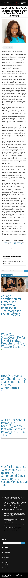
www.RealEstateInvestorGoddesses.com (11, 242)
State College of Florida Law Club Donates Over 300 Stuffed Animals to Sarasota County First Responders (14, 498)
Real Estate (4, 575)
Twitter (17, 243)
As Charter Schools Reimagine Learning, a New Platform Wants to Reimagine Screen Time (13, 427)
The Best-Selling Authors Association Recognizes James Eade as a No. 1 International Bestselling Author (14, 524)
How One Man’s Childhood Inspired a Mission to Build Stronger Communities (14, 382)
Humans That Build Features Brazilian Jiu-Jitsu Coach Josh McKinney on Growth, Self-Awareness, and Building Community (14, 514)
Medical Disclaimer (8, 564)
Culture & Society (19, 575)
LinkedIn (23, 243)
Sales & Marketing (5, 574)
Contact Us (6, 567)
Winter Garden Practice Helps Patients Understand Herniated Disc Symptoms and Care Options (15, 503)
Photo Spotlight (5, 576)
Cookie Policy (6, 554)
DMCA (5, 559)
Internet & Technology (14, 574)
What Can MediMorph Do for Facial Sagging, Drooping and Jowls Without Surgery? (14, 340)
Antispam (6, 562)
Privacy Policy (7, 552)
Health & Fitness (11, 575)
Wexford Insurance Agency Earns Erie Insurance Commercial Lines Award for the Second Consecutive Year (14, 476)
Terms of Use (6, 557)
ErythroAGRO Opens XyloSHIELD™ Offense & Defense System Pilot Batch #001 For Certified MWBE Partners (14, 519)
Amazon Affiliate (7, 549)
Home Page (6, 547)
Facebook (12, 243)
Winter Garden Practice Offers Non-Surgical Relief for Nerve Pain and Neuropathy (14, 506)
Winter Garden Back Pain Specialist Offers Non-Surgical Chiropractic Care (14, 510)
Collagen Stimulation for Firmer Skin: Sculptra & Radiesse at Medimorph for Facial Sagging (11, 305)
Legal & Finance (23, 574)
